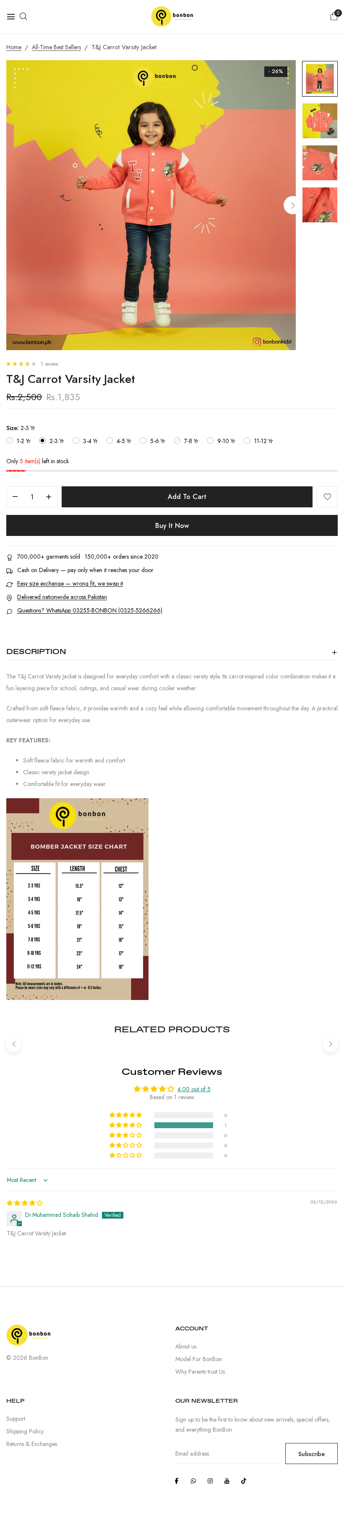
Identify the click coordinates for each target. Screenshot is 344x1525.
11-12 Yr (263, 441)
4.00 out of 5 (194, 1089)
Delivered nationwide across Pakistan (62, 597)
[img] (25, 1203)
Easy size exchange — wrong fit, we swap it (70, 584)
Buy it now (172, 525)
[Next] (293, 205)
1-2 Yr (24, 441)
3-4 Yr (90, 441)
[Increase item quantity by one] (48, 497)
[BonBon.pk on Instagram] (210, 1481)
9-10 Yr (226, 441)
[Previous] (13, 1044)
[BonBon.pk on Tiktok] (244, 1481)
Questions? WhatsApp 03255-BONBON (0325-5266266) (89, 611)
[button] (21, 364)
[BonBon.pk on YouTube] (227, 1481)
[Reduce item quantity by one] (15, 497)
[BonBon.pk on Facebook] (176, 1481)
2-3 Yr (57, 441)
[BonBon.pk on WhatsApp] (193, 1481)
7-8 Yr (191, 441)
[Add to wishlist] (327, 496)
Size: (20, 428)
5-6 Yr (157, 441)
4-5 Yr (124, 441)
